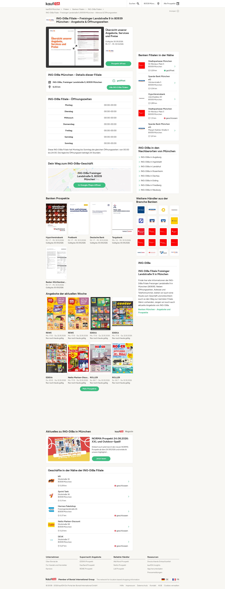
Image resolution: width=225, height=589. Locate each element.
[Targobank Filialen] (141, 252)
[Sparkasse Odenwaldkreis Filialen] (141, 242)
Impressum (130, 585)
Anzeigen (172, 11)
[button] (89, 47)
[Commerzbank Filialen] (163, 209)
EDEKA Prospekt (86, 561)
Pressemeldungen (154, 572)
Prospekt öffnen (118, 63)
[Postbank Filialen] (174, 220)
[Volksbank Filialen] (163, 220)
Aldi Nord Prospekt (121, 561)
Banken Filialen (78, 9)
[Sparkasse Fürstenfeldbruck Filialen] (163, 242)
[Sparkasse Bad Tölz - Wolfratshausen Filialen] (163, 231)
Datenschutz (142, 585)
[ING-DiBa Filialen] (174, 252)
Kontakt (153, 585)
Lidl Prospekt (119, 569)
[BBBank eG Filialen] (163, 252)
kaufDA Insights (153, 565)
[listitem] (56, 223)
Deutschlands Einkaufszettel (159, 561)
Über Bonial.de (52, 561)
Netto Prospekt (120, 565)
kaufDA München (53, 9)
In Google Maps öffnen (89, 185)
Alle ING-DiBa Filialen (118, 87)
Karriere (49, 569)
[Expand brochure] (75, 47)
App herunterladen (155, 569)
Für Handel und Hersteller (56, 565)
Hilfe (122, 585)
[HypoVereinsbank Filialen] (174, 209)
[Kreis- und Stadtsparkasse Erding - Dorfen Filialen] (152, 231)
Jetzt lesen (101, 459)
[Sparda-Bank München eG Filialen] (152, 209)
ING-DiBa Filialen (95, 9)
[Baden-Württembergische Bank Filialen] (141, 209)
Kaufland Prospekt (87, 565)
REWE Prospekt (86, 569)
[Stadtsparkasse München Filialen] (152, 242)
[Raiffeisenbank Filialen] (152, 220)
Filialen (66, 9)
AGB (160, 585)
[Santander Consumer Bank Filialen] (152, 252)
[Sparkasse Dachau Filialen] (174, 231)
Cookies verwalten (171, 585)
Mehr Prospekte (89, 389)
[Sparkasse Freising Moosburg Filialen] (141, 231)
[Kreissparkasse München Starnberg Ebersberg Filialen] (174, 242)
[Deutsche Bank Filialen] (141, 220)
